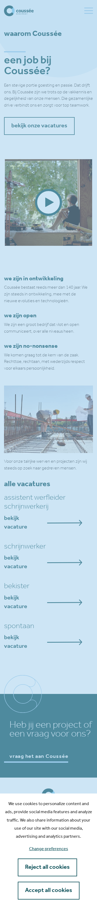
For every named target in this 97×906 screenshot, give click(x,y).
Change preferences (48, 849)
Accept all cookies (48, 890)
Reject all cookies (47, 867)
